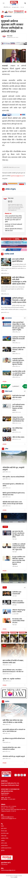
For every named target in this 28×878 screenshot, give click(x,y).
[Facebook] (16, 775)
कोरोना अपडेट (4, 843)
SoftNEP (15, 877)
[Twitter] (19, 775)
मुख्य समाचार (4, 828)
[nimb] (14, 115)
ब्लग (4, 646)
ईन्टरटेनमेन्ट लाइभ (4, 833)
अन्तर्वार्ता (5, 527)
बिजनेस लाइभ (4, 831)
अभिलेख (2, 841)
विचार (4, 587)
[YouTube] (22, 775)
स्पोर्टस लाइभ (3, 836)
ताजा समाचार (8, 318)
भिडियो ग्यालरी (8, 391)
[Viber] (25, 775)
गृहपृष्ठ (2, 826)
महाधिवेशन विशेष (4, 838)
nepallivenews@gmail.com (17, 176)
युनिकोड (2, 850)
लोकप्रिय (7, 701)
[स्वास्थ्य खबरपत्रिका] (14, 858)
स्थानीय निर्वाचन (4, 846)
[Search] (25, 3)
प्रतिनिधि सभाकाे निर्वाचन (6, 848)
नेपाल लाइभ (9, 36)
